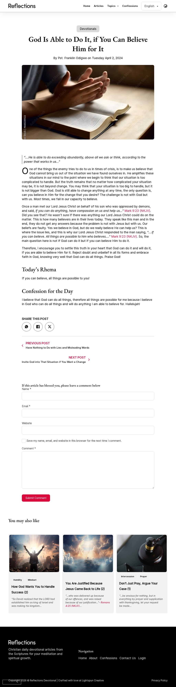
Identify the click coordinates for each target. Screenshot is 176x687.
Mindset (32, 580)
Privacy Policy (160, 680)
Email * (26, 406)
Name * (26, 389)
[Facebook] (38, 326)
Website (27, 423)
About (93, 658)
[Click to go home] (22, 642)
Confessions (130, 5)
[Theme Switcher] (165, 6)
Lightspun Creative (93, 680)
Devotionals (88, 29)
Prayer (143, 576)
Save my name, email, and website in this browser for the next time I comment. (74, 440)
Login (142, 658)
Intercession (127, 576)
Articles (98, 5)
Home (86, 5)
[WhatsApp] (26, 326)
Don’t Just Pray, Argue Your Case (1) (138, 586)
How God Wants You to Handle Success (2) (33, 589)
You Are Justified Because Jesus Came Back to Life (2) (85, 586)
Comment (29, 448)
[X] (49, 326)
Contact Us (127, 658)
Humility (17, 580)
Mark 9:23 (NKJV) (137, 211)
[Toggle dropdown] (118, 6)
